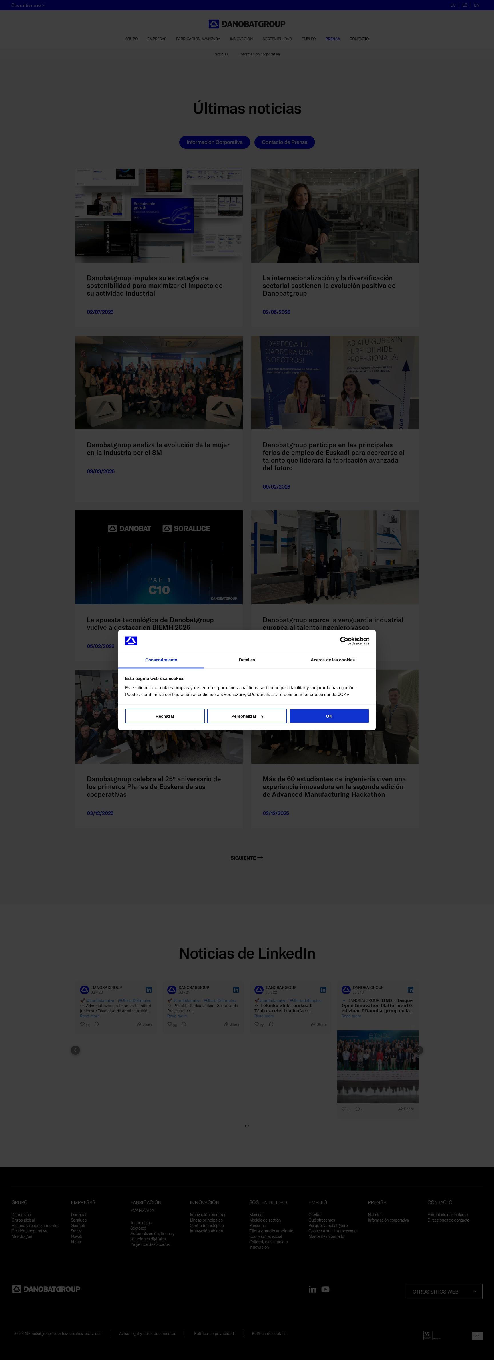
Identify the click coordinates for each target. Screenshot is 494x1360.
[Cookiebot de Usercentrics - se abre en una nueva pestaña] (344, 641)
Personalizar (243, 716)
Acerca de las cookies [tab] (333, 659)
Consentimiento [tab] (161, 659)
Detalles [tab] (247, 659)
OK (329, 716)
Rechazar (165, 716)
